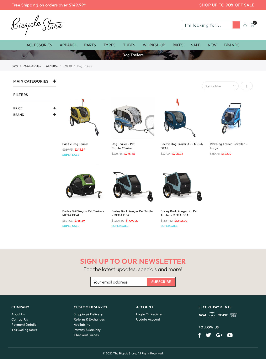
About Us (18, 314)
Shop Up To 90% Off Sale (227, 4)
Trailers (67, 65)
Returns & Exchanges (89, 319)
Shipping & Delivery (88, 314)
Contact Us (19, 319)
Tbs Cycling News (24, 330)
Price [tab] (17, 108)
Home (14, 65)
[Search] (236, 24)
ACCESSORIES (32, 65)
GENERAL (52, 65)
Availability (82, 324)
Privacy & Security (87, 330)
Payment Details (23, 324)
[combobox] (211, 25)
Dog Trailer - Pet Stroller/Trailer (123, 146)
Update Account (148, 319)
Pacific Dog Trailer (75, 144)
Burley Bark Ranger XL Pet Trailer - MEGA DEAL (179, 213)
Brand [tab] (18, 115)
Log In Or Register (149, 314)
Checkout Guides (86, 335)
